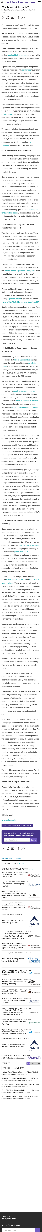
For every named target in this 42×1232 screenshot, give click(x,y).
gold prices (26, 69)
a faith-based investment (16, 579)
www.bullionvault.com (10, 820)
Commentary (19, 1068)
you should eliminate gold (17, 55)
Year (38, 1063)
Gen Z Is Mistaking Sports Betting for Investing (20, 1090)
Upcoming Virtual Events (15, 869)
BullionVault (31, 10)
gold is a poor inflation (23, 359)
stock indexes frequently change (25, 407)
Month (33, 1063)
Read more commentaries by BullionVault (16, 825)
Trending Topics (10, 864)
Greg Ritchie (6, 1086)
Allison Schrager (7, 1092)
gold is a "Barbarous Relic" (29, 545)
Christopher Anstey (8, 1080)
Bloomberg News (15, 1074)
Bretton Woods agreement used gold (19, 270)
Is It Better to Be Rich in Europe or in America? (21, 1096)
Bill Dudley (6, 1074)
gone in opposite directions (27, 400)
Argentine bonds (14, 298)
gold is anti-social (21, 551)
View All (21, 864)
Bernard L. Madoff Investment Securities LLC (21, 301)
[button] (2, 17)
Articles (6, 1068)
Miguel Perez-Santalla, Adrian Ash (14, 10)
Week (28, 1063)
